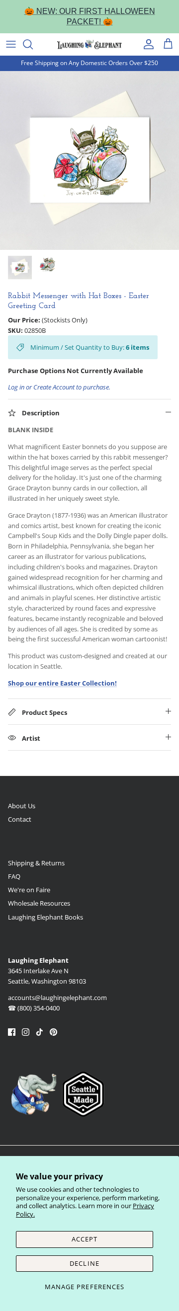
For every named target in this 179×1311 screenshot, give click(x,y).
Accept (84, 1238)
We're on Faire (29, 889)
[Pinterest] (53, 1032)
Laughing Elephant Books (45, 917)
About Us (21, 805)
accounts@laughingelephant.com (57, 997)
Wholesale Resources (39, 903)
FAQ (14, 876)
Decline (84, 1263)
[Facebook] (11, 1032)
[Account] (146, 44)
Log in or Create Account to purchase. (59, 387)
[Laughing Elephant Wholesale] (89, 44)
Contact (19, 819)
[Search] (33, 44)
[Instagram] (25, 1032)
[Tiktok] (39, 1032)
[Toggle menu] (11, 44)
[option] (89, 160)
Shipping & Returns (36, 862)
